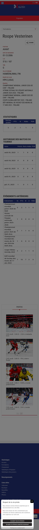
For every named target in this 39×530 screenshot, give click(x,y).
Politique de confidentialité (17, 528)
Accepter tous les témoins (17, 521)
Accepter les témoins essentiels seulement (17, 524)
